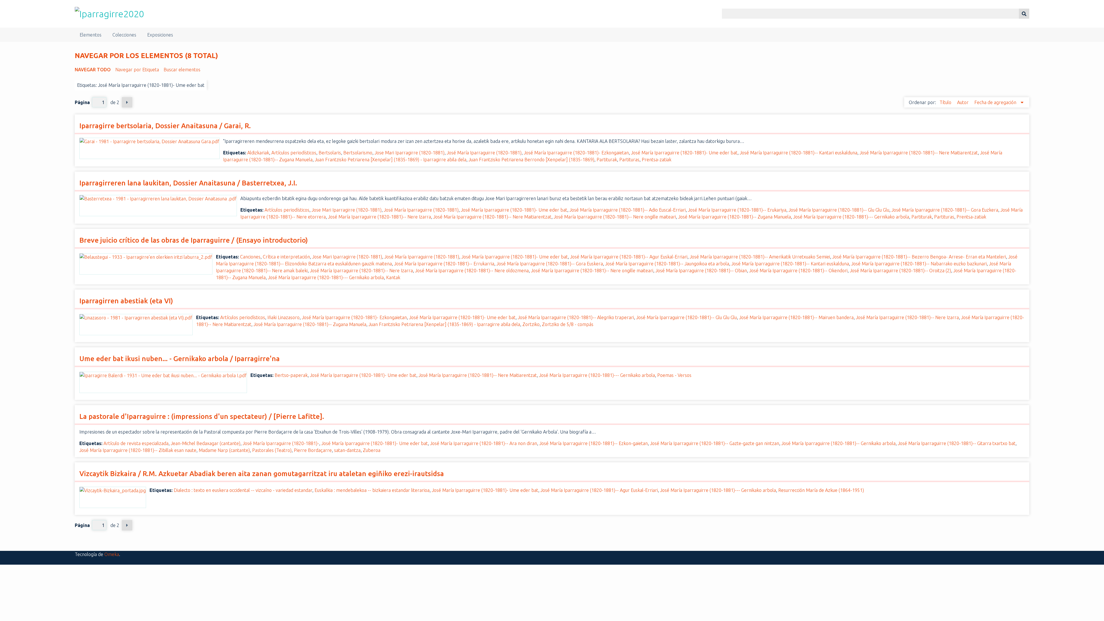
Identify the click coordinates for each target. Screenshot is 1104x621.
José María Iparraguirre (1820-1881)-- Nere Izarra (379, 216)
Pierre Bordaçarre (313, 450)
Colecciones (124, 34)
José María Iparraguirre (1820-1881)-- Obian (701, 270)
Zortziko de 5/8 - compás (567, 324)
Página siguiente (127, 102)
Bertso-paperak (291, 375)
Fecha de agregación (995, 102)
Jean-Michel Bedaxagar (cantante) (205, 443)
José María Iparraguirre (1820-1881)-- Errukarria (444, 263)
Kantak (393, 277)
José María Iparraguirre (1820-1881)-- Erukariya (737, 209)
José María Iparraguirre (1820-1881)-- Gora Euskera (550, 263)
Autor (963, 102)
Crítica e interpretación (286, 256)
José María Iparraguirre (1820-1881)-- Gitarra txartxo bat (956, 443)
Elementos (90, 34)
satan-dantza (347, 450)
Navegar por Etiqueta (137, 69)
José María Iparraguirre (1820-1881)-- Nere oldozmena (472, 270)
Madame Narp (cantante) (224, 450)
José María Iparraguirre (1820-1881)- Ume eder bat (684, 152)
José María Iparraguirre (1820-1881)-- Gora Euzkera (945, 209)
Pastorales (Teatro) (272, 450)
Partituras (629, 159)
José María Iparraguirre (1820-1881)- (281, 443)
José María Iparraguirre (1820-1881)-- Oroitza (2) (900, 270)
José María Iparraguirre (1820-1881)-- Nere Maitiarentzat (919, 152)
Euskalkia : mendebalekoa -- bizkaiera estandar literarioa (372, 490)
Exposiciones (160, 34)
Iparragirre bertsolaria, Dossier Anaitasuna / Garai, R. (165, 126)
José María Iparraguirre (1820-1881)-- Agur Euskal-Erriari (628, 256)
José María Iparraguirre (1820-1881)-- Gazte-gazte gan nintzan (714, 443)
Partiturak (607, 159)
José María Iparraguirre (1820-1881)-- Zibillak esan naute (137, 450)
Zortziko (531, 324)
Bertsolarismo (357, 152)
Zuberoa (371, 450)
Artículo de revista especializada (135, 443)
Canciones (250, 256)
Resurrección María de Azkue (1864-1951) (821, 490)
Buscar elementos (182, 69)
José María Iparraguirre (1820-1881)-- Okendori (798, 270)
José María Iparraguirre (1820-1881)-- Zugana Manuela (734, 216)
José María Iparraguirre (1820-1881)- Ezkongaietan (576, 152)
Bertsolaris (330, 152)
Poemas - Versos (674, 375)
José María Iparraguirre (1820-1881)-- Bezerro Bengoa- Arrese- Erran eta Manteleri (919, 256)
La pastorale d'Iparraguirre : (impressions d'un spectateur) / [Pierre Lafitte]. (201, 416)
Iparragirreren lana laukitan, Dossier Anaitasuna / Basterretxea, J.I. (188, 183)
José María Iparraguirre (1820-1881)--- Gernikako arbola (851, 216)
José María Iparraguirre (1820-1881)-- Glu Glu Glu (839, 209)
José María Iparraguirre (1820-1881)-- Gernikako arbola (838, 443)
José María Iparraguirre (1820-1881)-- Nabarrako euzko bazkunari (919, 263)
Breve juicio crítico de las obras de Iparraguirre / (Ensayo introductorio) (193, 240)
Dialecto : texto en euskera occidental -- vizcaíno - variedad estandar (243, 490)
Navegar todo (93, 69)
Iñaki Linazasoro (283, 317)
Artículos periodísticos (293, 152)
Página (82, 102)
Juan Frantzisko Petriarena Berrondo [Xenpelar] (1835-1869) (531, 159)
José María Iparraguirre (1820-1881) (484, 152)
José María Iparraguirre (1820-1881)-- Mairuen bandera (796, 317)
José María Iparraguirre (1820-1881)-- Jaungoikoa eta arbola (667, 263)
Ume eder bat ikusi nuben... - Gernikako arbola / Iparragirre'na (179, 359)
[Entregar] (1024, 14)
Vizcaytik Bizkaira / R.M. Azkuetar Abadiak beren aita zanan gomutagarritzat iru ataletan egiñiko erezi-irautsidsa (261, 474)
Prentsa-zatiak (656, 159)
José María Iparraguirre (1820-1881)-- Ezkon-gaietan (593, 443)
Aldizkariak (258, 152)
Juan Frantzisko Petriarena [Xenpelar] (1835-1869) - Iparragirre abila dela (390, 159)
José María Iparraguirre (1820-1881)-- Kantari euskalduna (798, 152)
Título (946, 102)
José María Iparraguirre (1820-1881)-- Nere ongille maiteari (615, 216)
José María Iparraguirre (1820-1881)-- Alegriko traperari (576, 317)
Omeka (111, 554)
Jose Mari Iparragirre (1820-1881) (409, 152)
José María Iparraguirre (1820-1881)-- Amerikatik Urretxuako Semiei (760, 256)
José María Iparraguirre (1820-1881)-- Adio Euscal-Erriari (628, 209)
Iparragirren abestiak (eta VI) (126, 301)
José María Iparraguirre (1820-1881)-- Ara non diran (483, 443)
